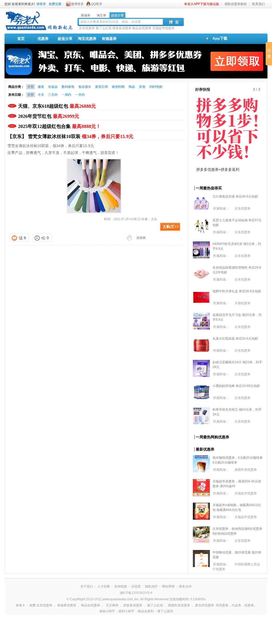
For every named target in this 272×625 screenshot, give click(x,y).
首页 (21, 38)
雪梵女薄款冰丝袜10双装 (80, 136)
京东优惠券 (87, 28)
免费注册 (55, 4)
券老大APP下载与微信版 (201, 4)
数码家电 (68, 87)
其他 (142, 87)
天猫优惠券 (242, 303)
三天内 (53, 95)
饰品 (132, 87)
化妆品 (53, 87)
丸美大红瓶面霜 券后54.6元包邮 (235, 338)
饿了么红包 (104, 28)
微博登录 (77, 4)
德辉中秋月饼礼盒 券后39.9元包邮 (236, 291)
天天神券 (112, 605)
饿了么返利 (165, 611)
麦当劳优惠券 (204, 605)
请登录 (41, 4)
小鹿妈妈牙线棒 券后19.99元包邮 (236, 386)
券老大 (20, 605)
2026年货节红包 (48, 116)
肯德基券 (109, 38)
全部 (30, 87)
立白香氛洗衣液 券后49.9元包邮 (235, 196)
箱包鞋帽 (118, 87)
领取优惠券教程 (235, 4)
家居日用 (101, 87)
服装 (41, 87)
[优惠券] (39, 30)
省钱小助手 (107, 611)
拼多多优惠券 (121, 28)
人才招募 (103, 586)
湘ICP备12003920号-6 (136, 593)
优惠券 (43, 38)
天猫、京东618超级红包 (57, 106)
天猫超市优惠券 (163, 28)
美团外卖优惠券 (246, 470)
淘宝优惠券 (87, 38)
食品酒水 (84, 87)
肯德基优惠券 (66, 605)
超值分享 (65, 38)
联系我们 (258, 4)
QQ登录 (96, 4)
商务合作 (185, 586)
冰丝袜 (141, 238)
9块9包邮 (156, 87)
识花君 (136, 586)
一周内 (66, 95)
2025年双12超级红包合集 (59, 126)
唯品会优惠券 (141, 28)
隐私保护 (151, 586)
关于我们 (86, 586)
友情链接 (120, 586)
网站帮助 (168, 586)
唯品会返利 (146, 611)
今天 (41, 95)
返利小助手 (126, 611)
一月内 (80, 95)
